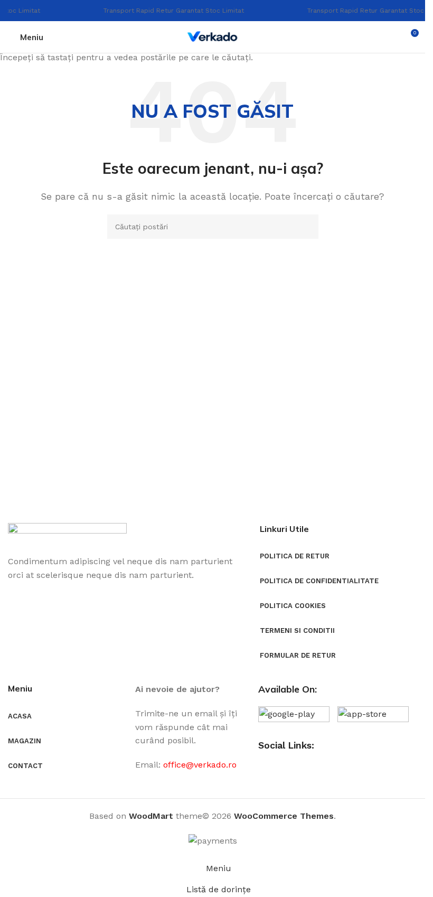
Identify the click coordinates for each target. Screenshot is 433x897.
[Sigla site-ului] (213, 36)
